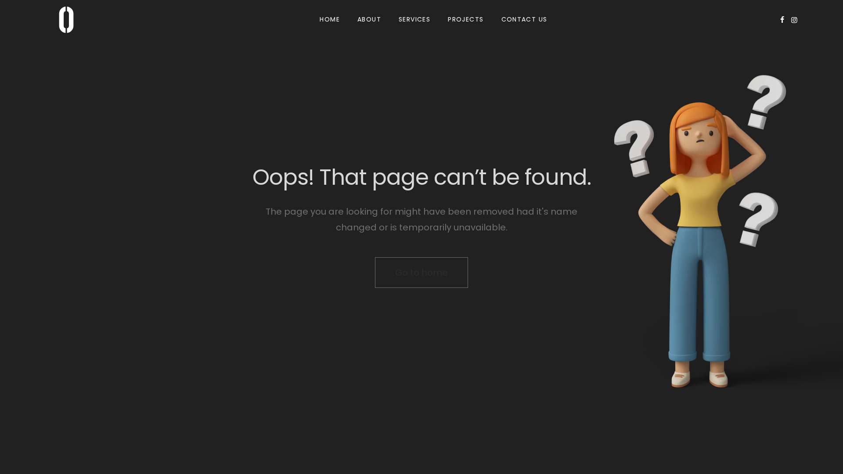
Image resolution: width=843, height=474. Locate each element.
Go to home (421, 272)
